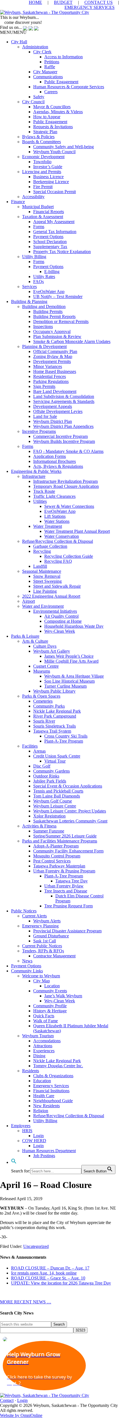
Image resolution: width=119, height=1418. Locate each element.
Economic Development (43, 156)
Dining (39, 1055)
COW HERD (34, 1140)
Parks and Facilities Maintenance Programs (59, 841)
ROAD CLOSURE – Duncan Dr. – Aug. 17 (50, 1268)
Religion (40, 1110)
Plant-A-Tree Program (63, 741)
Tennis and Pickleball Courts (58, 791)
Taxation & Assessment (42, 216)
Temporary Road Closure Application (66, 486)
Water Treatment (47, 526)
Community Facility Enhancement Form (68, 851)
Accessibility (33, 196)
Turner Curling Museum (65, 686)
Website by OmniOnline (21, 1415)
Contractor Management (54, 955)
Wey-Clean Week (59, 631)
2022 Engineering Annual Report (51, 596)
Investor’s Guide (47, 166)
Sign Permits (44, 386)
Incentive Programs (39, 431)
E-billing (52, 271)
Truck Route (44, 491)
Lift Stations (55, 516)
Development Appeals (52, 406)
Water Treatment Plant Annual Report (77, 531)
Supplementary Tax (50, 246)
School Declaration (50, 241)
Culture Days (44, 646)
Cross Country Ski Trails (65, 736)
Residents (30, 1070)
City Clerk (42, 51)
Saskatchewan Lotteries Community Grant (70, 821)
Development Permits (52, 361)
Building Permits (48, 311)
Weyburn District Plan (52, 421)
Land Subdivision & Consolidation (63, 396)
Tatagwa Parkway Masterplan (59, 866)
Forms (38, 226)
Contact (7, 1400)
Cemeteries (43, 701)
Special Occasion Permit (54, 191)
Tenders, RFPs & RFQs (43, 950)
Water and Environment (43, 606)
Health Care (43, 1095)
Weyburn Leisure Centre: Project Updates (69, 811)
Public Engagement (61, 81)
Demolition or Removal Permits (61, 321)
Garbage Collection (50, 546)
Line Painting (45, 591)
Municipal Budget (38, 206)
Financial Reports (48, 211)
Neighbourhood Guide (53, 1100)
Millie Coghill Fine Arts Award (71, 661)
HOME (35, 2)
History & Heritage (50, 1010)
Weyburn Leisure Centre (54, 806)
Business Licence (48, 176)
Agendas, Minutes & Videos (58, 111)
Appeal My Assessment (53, 221)
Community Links (27, 970)
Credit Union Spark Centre (56, 756)
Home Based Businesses (54, 371)
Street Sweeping (47, 581)
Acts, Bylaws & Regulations (58, 466)
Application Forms (49, 456)
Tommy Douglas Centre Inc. (58, 1065)
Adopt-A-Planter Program (56, 846)
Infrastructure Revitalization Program (65, 481)
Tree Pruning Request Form (68, 906)
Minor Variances (47, 366)
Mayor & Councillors (52, 106)
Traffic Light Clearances (54, 496)
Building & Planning (29, 301)
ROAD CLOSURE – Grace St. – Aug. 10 (48, 1278)
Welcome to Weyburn (41, 975)
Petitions (51, 61)
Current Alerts (34, 916)
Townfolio (42, 161)
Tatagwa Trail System (52, 731)
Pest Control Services (52, 861)
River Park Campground (54, 716)
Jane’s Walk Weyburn (63, 995)
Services (29, 286)
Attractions (42, 1045)
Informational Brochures (54, 461)
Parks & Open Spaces (41, 696)
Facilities (30, 746)
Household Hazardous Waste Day (74, 626)
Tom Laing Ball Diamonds (56, 796)
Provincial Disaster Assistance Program (67, 930)
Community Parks (49, 706)
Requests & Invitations (53, 126)
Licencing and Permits (41, 171)
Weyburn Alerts (47, 921)
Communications (48, 76)
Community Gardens (51, 771)
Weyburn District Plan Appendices (63, 426)
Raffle (49, 66)
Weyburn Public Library (54, 691)
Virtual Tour (55, 761)
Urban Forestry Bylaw (64, 886)
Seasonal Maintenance (41, 571)
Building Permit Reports (54, 316)
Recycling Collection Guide (68, 556)
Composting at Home (63, 621)
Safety (38, 96)
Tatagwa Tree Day (71, 881)
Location (52, 985)
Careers (51, 91)
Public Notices (24, 911)
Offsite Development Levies (57, 411)
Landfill (40, 566)
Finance (18, 201)
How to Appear (46, 116)
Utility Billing (34, 256)
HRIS (27, 1130)
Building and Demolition (44, 306)
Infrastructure (33, 476)
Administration (35, 46)
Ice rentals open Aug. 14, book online (44, 1273)
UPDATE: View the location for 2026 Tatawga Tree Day (61, 1283)
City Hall (19, 41)
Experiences (44, 1050)
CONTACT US (98, 2)
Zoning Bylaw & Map (52, 356)
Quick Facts (43, 1015)
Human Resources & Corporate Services (68, 86)
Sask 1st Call (44, 940)
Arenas (39, 751)
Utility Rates (44, 276)
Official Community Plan (55, 351)
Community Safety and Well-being (63, 146)
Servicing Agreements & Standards (63, 401)
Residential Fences (49, 376)
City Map (41, 980)
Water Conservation (61, 536)
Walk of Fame (45, 1020)
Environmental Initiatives (55, 611)
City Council (33, 101)
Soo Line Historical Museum (69, 681)
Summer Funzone (48, 831)
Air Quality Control (61, 616)
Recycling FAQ (58, 561)
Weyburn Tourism (38, 1035)
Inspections (43, 326)
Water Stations (56, 521)
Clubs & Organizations (53, 1075)
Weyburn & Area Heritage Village (74, 676)
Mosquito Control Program (56, 856)
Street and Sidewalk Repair (57, 586)
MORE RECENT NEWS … (25, 1302)
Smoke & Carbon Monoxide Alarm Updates (71, 341)
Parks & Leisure (25, 636)
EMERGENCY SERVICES (89, 7)
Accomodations (47, 1040)
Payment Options (48, 236)
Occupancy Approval (52, 331)
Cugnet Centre (46, 666)
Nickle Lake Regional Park (57, 711)
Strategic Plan (45, 131)
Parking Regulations (51, 381)
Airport (28, 601)
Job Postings (44, 1155)
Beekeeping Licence (51, 181)
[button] (13, 32)
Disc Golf (41, 766)
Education (42, 1080)
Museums (41, 671)
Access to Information (63, 56)
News (27, 960)
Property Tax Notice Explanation (62, 251)
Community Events (50, 990)
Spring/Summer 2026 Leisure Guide (65, 836)
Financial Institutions (51, 1090)
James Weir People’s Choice (69, 656)
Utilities (40, 501)
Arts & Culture (35, 641)
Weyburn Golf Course (52, 801)
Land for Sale (45, 416)
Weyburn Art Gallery (51, 651)
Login (38, 1135)
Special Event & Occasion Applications (67, 786)
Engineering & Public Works (36, 471)
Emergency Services (51, 1085)
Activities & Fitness (39, 826)
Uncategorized (36, 1246)
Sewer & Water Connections (69, 506)
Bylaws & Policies (38, 136)
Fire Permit (43, 186)
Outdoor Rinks (46, 776)
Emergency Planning (40, 926)
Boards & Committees (41, 141)
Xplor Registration (49, 816)
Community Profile (50, 1005)
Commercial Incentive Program (60, 436)
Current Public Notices (42, 945)
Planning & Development (44, 346)
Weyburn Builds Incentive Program (64, 441)
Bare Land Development (54, 391)
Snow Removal (46, 576)
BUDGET (63, 2)
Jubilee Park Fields (49, 781)
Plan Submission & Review (57, 336)
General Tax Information (54, 231)
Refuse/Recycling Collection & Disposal (57, 541)
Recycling (42, 551)
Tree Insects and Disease (65, 891)
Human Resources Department (49, 1150)
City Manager (45, 71)
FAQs (38, 281)
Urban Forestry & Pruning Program (64, 871)
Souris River (44, 721)
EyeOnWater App (48, 291)
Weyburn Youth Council (54, 151)
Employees (20, 1125)
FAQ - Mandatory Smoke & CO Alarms (68, 451)
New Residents (46, 1105)
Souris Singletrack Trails (54, 726)
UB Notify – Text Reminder (57, 296)
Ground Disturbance (51, 935)
